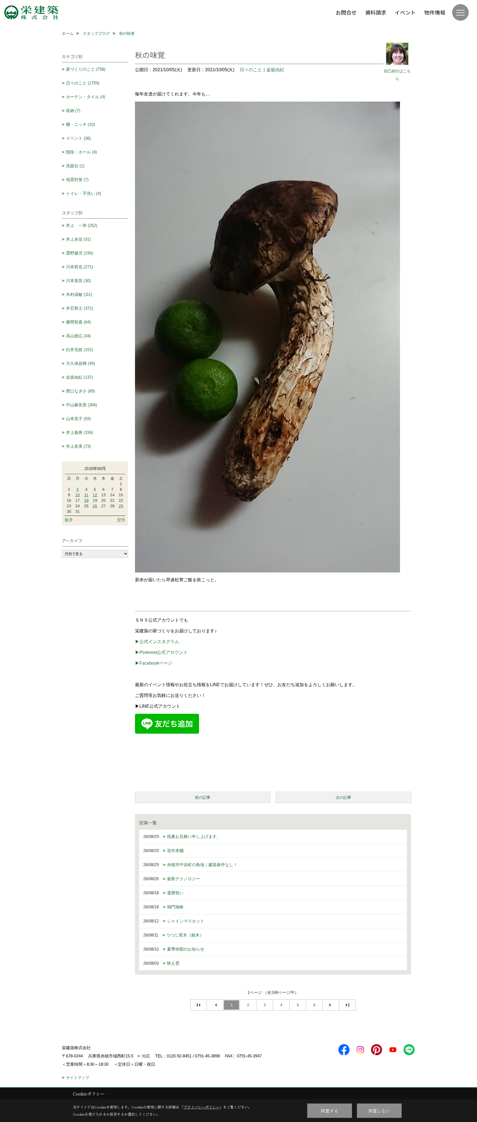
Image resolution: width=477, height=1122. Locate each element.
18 (86, 500)
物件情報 (434, 12)
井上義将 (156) (79, 432)
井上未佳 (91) (78, 239)
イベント (405, 12)
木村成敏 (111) (79, 294)
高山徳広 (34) (78, 335)
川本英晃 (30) (78, 280)
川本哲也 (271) (79, 266)
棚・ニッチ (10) (80, 124)
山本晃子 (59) (78, 418)
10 (77, 495)
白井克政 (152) (79, 349)
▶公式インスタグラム (157, 641)
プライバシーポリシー (201, 1107)
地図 (146, 1056)
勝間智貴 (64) (78, 322)
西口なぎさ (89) (80, 391)
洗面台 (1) (75, 165)
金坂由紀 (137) (79, 377)
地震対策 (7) (77, 179)
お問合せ (346, 12)
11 (86, 495)
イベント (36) (78, 138)
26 (95, 506)
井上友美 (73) (78, 446)
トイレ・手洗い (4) (83, 193)
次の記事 (343, 797)
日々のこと (251, 69)
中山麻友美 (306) (81, 404)
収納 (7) (73, 110)
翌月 (121, 520)
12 (95, 495)
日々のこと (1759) (82, 83)
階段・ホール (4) (81, 152)
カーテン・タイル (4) (85, 96)
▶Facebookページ (153, 663)
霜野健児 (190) (79, 253)
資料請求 (375, 12)
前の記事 (202, 797)
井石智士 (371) (79, 308)
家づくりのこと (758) (85, 69)
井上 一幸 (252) (81, 225)
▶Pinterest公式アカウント (161, 652)
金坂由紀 (275, 69)
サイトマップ (77, 1077)
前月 (69, 520)
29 (121, 506)
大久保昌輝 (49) (80, 363)
